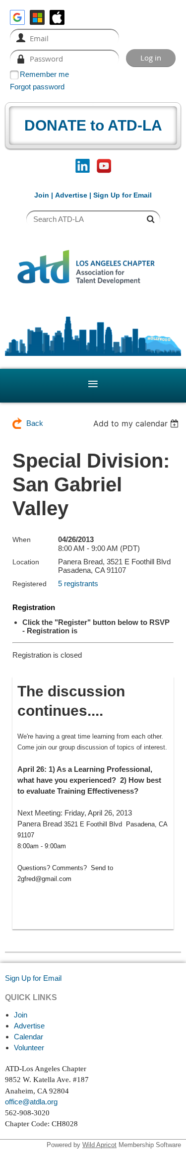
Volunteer (29, 1047)
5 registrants (78, 583)
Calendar (28, 1036)
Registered (29, 584)
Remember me (44, 74)
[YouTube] (104, 166)
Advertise (71, 195)
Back (34, 423)
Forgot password (37, 86)
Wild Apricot (99, 1145)
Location (25, 562)
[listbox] (137, 423)
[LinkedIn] (82, 166)
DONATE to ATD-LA (93, 125)
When (21, 540)
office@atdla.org (31, 1101)
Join (41, 195)
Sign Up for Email (33, 978)
